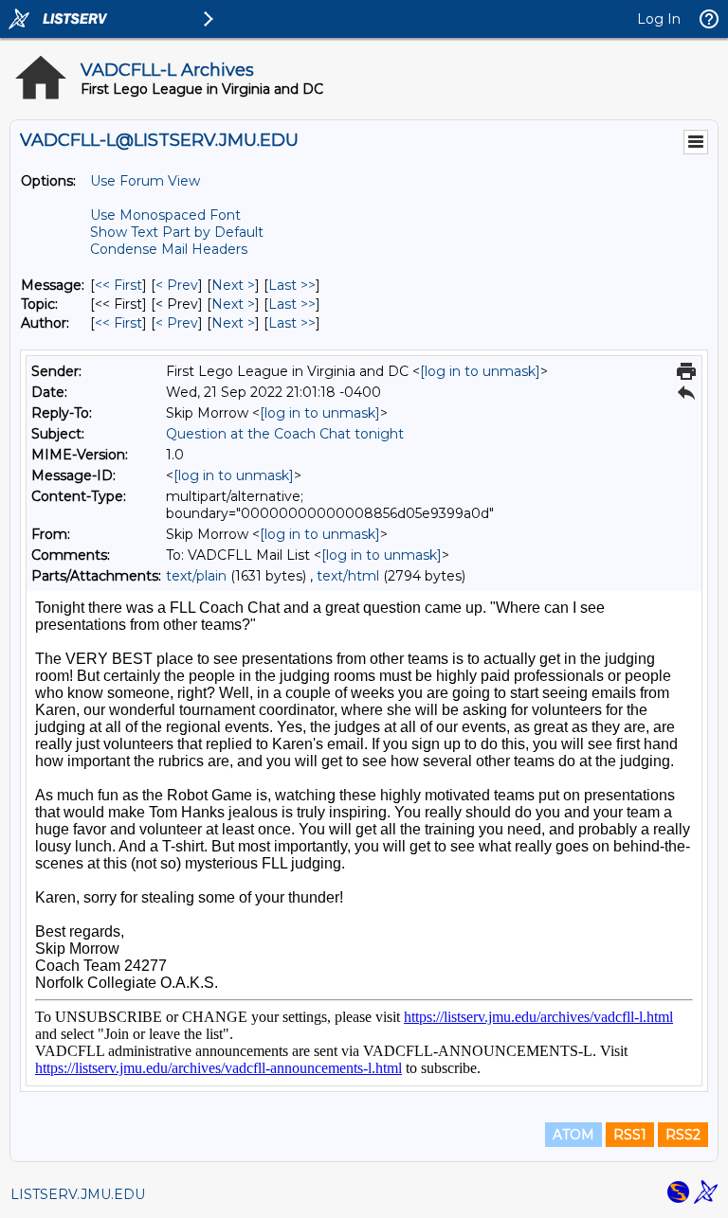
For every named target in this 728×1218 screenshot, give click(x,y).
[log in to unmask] (480, 371)
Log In (659, 18)
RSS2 (683, 1134)
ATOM (573, 1134)
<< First (118, 285)
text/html (348, 575)
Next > (233, 285)
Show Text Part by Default (177, 232)
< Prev (176, 285)
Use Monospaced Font (165, 215)
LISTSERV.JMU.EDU (77, 1194)
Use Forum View (145, 180)
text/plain (196, 575)
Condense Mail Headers (168, 249)
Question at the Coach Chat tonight (285, 433)
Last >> (292, 285)
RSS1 (629, 1134)
